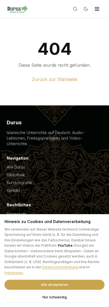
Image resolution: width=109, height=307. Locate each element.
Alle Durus (16, 167)
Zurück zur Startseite (54, 79)
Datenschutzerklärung (60, 267)
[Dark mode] (86, 9)
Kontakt (13, 190)
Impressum (13, 273)
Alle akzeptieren (54, 285)
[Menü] (97, 9)
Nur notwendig (54, 297)
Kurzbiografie (19, 182)
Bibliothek (16, 174)
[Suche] (75, 9)
